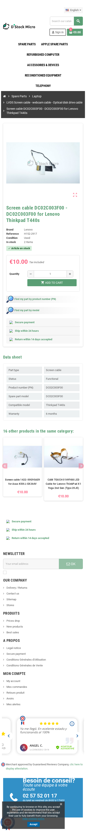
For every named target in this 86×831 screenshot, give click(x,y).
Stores (10, 605)
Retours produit (15, 692)
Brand (9, 229)
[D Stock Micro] (19, 25)
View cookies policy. (33, 818)
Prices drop (13, 620)
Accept (33, 824)
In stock (11, 242)
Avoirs (10, 698)
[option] (22, 471)
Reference (12, 233)
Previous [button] (4, 466)
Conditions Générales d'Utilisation (26, 659)
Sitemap (11, 599)
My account (13, 681)
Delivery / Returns (16, 587)
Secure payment (16, 653)
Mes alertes (13, 704)
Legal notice (13, 648)
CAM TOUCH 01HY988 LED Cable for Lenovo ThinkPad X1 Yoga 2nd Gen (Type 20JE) (63, 483)
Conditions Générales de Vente (24, 665)
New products (14, 626)
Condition (12, 237)
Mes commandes (16, 686)
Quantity (14, 273)
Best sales (12, 632)
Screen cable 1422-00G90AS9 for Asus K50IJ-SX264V (22, 481)
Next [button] (81, 466)
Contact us (12, 593)
